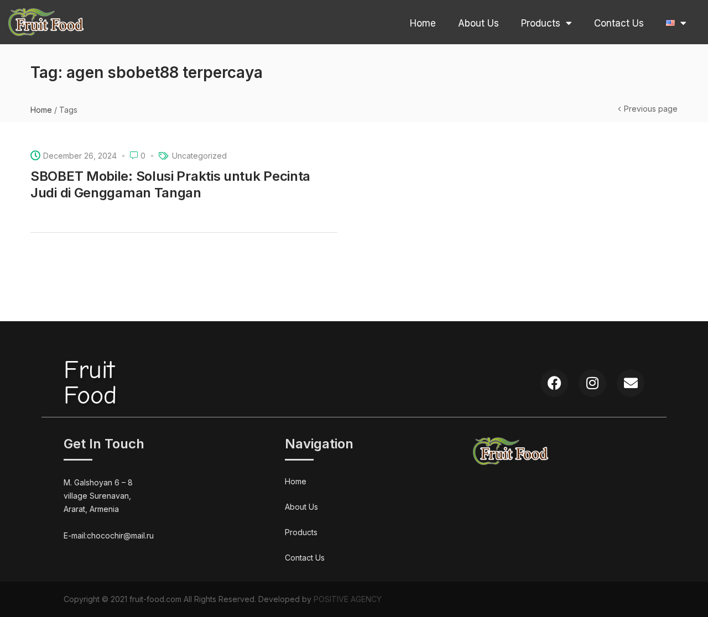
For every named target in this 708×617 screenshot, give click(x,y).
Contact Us (619, 23)
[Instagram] (592, 383)
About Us (478, 23)
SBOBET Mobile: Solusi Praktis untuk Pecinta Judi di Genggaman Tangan (170, 184)
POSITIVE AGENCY (348, 599)
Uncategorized (199, 155)
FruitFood (90, 382)
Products (540, 23)
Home (423, 23)
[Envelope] (630, 383)
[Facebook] (554, 383)
